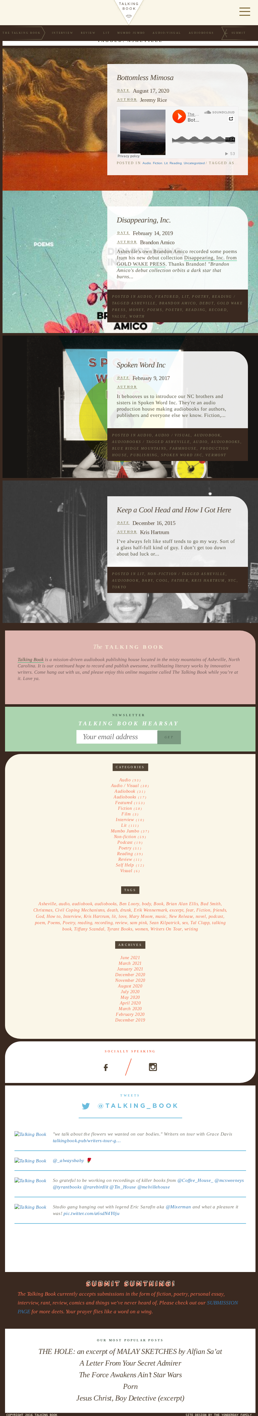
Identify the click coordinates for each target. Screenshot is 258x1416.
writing (191, 929)
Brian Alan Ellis (182, 903)
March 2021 (130, 963)
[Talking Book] (30, 1134)
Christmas (43, 910)
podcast (216, 916)
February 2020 (130, 1014)
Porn (130, 1386)
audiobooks (225, 442)
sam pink (138, 922)
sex (185, 922)
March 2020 (130, 1008)
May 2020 (130, 997)
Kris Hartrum (154, 532)
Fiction (157, 163)
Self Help (125, 865)
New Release (181, 916)
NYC (232, 580)
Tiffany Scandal (89, 929)
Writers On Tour (166, 929)
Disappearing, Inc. (144, 220)
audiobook (125, 580)
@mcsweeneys (229, 1180)
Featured (167, 296)
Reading (176, 163)
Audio (147, 163)
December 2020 (130, 974)
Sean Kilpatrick (164, 922)
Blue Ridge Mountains (139, 448)
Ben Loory (129, 903)
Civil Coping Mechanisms (80, 910)
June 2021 (130, 957)
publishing (144, 455)
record (218, 310)
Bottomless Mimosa (145, 78)
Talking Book (31, 659)
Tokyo (119, 587)
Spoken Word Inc (141, 365)
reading (195, 310)
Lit (106, 33)
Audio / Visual (173, 435)
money (136, 310)
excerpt (176, 910)
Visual (126, 870)
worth (137, 316)
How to (53, 916)
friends (219, 910)
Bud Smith (210, 903)
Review (88, 33)
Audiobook (207, 435)
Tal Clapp (200, 922)
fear (190, 910)
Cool (162, 580)
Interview (63, 33)
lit (114, 916)
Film (126, 814)
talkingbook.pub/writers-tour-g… (87, 1140)
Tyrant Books (119, 929)
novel (201, 916)
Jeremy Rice (153, 100)
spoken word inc (181, 455)
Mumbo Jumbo (131, 33)
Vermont (215, 455)
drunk (125, 910)
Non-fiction (162, 574)
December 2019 (130, 1020)
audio (200, 442)
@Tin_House (122, 1186)
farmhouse (183, 448)
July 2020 (130, 991)
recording (104, 922)
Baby (147, 580)
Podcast (125, 842)
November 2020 (130, 980)
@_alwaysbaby (68, 1160)
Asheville (143, 303)
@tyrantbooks (67, 1186)
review (121, 922)
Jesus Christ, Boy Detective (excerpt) (130, 1398)
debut (206, 303)
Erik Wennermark (150, 910)
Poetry (200, 296)
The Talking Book (22, 33)
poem (40, 922)
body (146, 903)
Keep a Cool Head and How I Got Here (174, 510)
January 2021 (130, 969)
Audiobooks (201, 33)
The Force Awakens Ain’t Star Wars (130, 1375)
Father (179, 580)
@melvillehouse (153, 1186)
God (40, 916)
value (119, 316)
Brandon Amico (157, 242)
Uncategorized (194, 163)
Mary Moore (141, 916)
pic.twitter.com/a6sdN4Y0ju (92, 1213)
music (160, 916)
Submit (239, 33)
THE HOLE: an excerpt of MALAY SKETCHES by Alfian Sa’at (130, 1351)
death (112, 910)
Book (158, 903)
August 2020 (130, 986)
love (122, 916)
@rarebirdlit (96, 1186)
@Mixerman (178, 1206)
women (141, 929)
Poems (154, 310)
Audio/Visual (167, 33)
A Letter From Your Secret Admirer (130, 1363)
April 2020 (130, 1003)
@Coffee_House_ (195, 1180)
